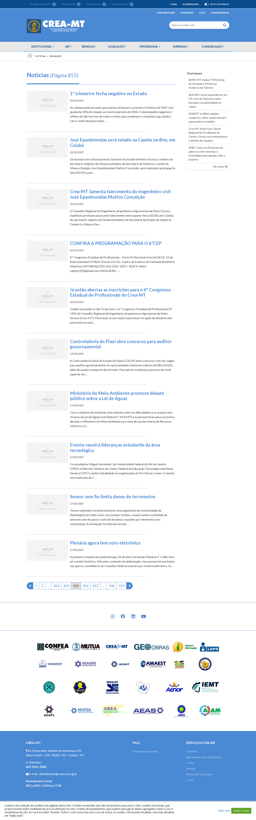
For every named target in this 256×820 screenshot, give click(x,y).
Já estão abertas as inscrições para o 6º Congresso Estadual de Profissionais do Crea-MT (120, 292)
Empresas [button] (179, 46)
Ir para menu (70, 4)
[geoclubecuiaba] (49, 687)
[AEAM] (210, 710)
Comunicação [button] (212, 46)
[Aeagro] (85, 663)
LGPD (202, 12)
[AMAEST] (153, 663)
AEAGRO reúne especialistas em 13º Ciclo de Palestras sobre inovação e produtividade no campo (208, 100)
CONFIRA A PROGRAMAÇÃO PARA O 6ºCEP (116, 243)
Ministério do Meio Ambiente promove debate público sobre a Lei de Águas (117, 395)
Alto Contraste (219, 4)
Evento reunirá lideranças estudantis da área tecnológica (115, 447)
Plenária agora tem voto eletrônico (105, 542)
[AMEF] (179, 663)
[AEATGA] (82, 710)
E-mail (173, 4)
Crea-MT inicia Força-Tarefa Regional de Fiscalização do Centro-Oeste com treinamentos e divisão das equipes (208, 134)
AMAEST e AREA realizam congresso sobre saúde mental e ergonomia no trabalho (208, 117)
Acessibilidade (191, 4)
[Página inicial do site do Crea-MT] (57, 26)
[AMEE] (181, 710)
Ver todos (221, 166)
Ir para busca (95, 4)
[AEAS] (148, 710)
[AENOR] (174, 687)
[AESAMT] (143, 687)
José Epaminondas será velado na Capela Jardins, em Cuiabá (122, 142)
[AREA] (115, 710)
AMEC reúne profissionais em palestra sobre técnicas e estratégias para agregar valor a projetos (207, 153)
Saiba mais (224, 810)
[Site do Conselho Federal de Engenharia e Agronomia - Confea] (53, 646)
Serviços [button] (88, 46)
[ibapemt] (80, 687)
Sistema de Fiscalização (199, 774)
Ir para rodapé (122, 4)
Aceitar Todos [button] (241, 810)
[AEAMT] (120, 663)
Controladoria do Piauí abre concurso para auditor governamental (121, 344)
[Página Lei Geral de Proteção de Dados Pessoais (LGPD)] (209, 646)
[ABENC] (50, 663)
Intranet (191, 768)
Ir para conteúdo (43, 4)
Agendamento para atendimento (204, 757)
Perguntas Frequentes (145, 751)
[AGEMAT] (206, 663)
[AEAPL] (49, 710)
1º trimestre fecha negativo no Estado (108, 93)
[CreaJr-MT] (117, 646)
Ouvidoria (186, 12)
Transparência (220, 12)
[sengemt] (112, 687)
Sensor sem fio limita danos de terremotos (112, 496)
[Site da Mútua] (86, 646)
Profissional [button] (149, 46)
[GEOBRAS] (151, 646)
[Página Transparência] (185, 646)
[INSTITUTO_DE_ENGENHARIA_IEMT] (205, 687)
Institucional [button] (41, 46)
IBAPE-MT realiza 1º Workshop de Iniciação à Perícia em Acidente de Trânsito (207, 83)
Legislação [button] (116, 46)
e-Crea (190, 762)
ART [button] (67, 46)
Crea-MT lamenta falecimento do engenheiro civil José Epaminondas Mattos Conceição (120, 194)
